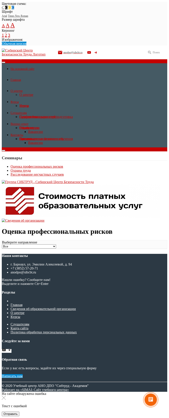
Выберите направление (19, 242)
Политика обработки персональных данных (44, 332)
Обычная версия (14, 43)
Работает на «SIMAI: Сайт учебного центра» (35, 390)
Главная (16, 305)
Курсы (15, 317)
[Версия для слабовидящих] (163, 52)
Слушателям (20, 324)
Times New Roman (18, 15)
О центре (17, 313)
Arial (4, 15)
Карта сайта (19, 328)
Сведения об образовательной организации (43, 309)
